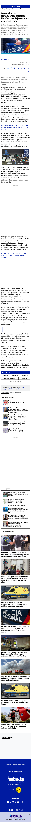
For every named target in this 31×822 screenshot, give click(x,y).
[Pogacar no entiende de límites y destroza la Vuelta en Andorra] (5, 402)
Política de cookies (19, 764)
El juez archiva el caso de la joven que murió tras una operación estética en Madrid (15, 127)
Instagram (5, 389)
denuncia (25, 375)
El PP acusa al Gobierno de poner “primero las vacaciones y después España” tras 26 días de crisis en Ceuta (18, 410)
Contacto (8, 764)
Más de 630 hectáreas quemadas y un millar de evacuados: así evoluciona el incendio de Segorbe (15, 678)
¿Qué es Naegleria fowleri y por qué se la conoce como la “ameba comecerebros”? (18, 430)
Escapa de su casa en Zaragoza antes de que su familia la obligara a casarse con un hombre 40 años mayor (15, 629)
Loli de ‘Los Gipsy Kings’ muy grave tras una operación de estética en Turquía (14, 255)
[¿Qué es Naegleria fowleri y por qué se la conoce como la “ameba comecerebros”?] (5, 430)
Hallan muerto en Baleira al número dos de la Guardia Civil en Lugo (18, 494)
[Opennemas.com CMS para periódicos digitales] (15, 811)
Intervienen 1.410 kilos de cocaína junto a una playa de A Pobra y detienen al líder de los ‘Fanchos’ (14, 654)
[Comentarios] (4, 68)
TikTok (11, 389)
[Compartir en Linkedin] (28, 68)
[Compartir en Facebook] (14, 68)
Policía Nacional (9, 378)
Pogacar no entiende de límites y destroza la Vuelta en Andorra (18, 401)
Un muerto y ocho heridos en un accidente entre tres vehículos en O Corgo (14, 702)
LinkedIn (17, 389)
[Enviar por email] (8, 68)
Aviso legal (19, 768)
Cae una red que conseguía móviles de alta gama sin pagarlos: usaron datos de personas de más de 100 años (14, 579)
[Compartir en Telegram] (24, 68)
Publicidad (11, 768)
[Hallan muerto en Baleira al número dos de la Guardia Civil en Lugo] (5, 494)
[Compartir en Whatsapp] (28, 71)
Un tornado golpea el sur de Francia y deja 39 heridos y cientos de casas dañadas (16, 423)
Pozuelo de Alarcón (15, 381)
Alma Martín (5, 59)
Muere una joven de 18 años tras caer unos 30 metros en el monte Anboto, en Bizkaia (13, 726)
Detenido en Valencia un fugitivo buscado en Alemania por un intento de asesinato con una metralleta (15, 554)
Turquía (24, 378)
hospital (15, 375)
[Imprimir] (11, 68)
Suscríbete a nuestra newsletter (11, 392)
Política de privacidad (15, 771)
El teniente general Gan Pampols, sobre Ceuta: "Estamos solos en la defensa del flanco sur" (18, 510)
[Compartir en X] (18, 68)
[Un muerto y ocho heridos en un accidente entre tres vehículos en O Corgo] (15, 690)
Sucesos (5, 375)
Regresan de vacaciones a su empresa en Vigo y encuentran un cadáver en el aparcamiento (14, 604)
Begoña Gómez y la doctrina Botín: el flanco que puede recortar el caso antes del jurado (18, 516)
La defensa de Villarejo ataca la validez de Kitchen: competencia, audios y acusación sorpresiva (18, 524)
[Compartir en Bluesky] (21, 68)
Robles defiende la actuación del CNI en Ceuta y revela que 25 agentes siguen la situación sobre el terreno (18, 417)
